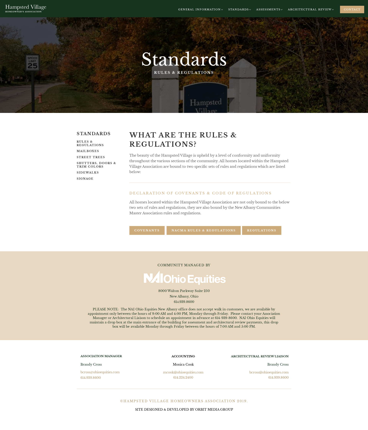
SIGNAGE (85, 178)
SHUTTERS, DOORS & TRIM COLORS (96, 164)
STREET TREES (91, 157)
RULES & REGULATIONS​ (90, 143)
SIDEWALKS (88, 172)
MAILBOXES (88, 151)
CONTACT (352, 9)
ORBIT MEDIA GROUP (214, 409)
